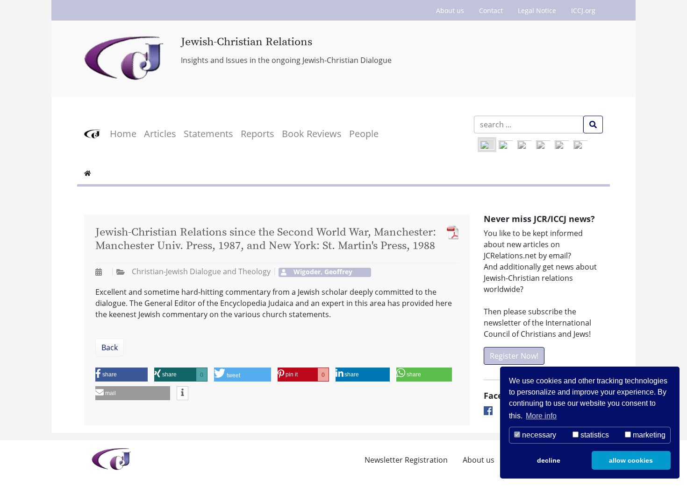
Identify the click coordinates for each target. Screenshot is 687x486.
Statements (208, 133)
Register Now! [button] (514, 356)
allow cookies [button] (631, 460)
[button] (121, 375)
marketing (648, 435)
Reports (257, 133)
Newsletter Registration (406, 460)
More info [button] (541, 416)
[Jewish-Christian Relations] (125, 58)
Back (109, 347)
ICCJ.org (583, 10)
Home (123, 133)
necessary (538, 435)
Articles (160, 133)
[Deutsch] (505, 144)
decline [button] (548, 460)
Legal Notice (537, 10)
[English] (487, 144)
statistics (594, 435)
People (364, 133)
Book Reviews (312, 133)
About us (450, 10)
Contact (491, 10)
